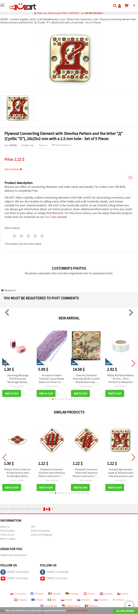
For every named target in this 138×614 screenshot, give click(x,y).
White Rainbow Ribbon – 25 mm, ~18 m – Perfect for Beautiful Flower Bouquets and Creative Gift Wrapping (120, 379)
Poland (68, 599)
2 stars (21, 235)
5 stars (42, 235)
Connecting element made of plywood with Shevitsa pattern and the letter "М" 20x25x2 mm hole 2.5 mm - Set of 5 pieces (120, 473)
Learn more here (77, 610)
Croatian (108, 593)
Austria (91, 593)
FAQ (33, 526)
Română (57, 593)
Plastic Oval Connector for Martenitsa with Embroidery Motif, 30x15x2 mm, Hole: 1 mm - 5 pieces (17, 473)
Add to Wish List (63, 145)
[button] (50, 399)
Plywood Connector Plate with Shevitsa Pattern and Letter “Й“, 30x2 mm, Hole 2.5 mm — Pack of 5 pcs (86, 473)
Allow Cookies (125, 610)
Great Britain (51, 605)
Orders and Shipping (41, 534)
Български (20, 593)
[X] (2, 610)
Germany (74, 593)
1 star (14, 235)
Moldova (93, 605)
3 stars (28, 235)
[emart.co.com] (22, 6)
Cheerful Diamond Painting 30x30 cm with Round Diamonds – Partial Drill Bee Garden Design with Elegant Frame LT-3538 (86, 379)
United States (73, 605)
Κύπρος (120, 599)
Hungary (22, 599)
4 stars (35, 235)
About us (5, 526)
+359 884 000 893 (92, 13)
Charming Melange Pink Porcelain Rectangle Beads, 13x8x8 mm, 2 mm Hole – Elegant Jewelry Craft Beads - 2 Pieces (17, 379)
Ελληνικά (39, 593)
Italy (54, 599)
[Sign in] (119, 5)
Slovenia (103, 599)
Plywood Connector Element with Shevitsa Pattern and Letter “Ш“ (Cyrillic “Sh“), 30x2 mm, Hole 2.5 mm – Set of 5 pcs (51, 473)
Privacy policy (7, 530)
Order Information (40, 530)
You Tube (50, 217)
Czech (125, 593)
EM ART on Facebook (18, 571)
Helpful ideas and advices (13, 555)
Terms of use (7, 534)
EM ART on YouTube (17, 578)
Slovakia (85, 599)
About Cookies (8, 538)
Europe (39, 599)
